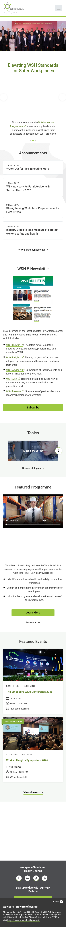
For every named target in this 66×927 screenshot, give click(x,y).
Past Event (29, 686)
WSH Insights (13, 357)
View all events (31, 792)
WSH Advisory (13, 370)
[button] (3, 97)
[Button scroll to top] (59, 918)
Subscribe (33, 407)
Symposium (12, 754)
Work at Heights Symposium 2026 (27, 760)
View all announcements (31, 249)
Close (56, 901)
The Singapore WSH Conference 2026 (29, 691)
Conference (13, 686)
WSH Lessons (13, 391)
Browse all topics (31, 468)
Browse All (32, 622)
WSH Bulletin (13, 345)
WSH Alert (11, 378)
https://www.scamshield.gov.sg (22, 920)
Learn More (33, 612)
